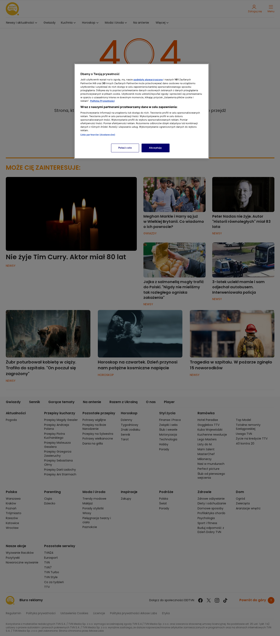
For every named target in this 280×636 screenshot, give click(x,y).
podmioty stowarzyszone (148, 79)
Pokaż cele (125, 147)
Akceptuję (155, 147)
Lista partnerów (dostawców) (97, 134)
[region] (141, 111)
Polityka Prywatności (102, 100)
